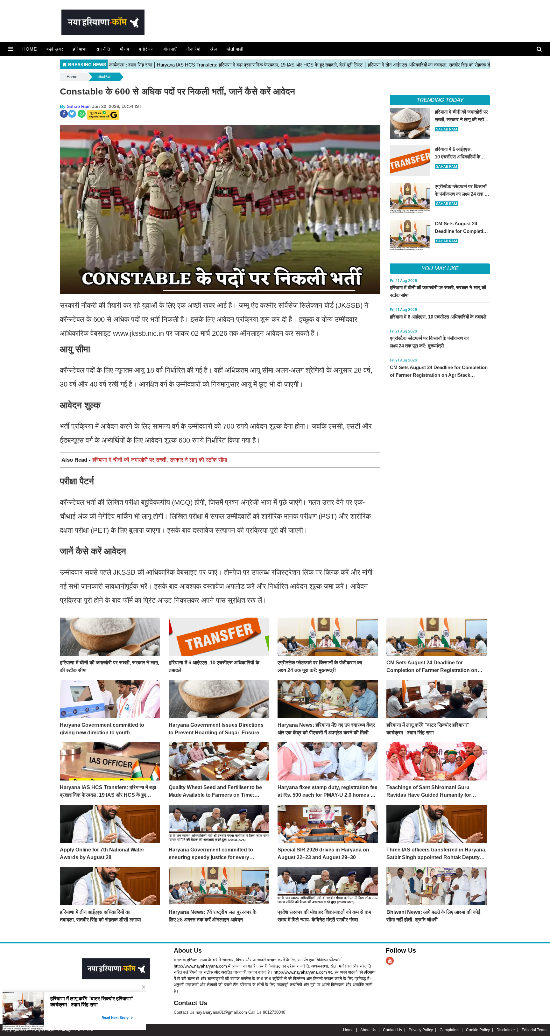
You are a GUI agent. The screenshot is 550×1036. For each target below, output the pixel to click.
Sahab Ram (79, 106)
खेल (213, 49)
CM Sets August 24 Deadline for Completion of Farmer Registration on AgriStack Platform (439, 375)
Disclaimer (506, 1030)
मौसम (124, 49)
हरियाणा (80, 49)
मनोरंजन (146, 49)
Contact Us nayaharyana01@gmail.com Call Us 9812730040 (229, 1012)
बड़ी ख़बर (54, 49)
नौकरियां (193, 49)
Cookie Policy (478, 1030)
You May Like (439, 268)
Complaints (449, 1030)
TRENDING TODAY (440, 100)
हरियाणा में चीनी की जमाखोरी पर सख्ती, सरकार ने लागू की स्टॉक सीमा (159, 460)
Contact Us (190, 1002)
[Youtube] (390, 961)
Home (29, 49)
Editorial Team (534, 1030)
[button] (10, 49)
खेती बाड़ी (235, 49)
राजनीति (103, 49)
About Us (188, 950)
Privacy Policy (421, 1030)
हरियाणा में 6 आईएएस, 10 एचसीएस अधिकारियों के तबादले (438, 316)
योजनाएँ (170, 49)
